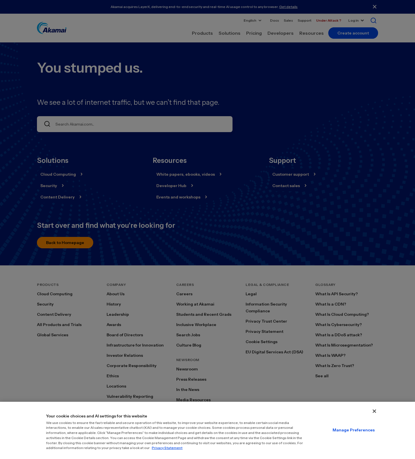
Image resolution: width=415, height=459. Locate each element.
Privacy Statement (167, 448)
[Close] (374, 411)
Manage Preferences (354, 430)
